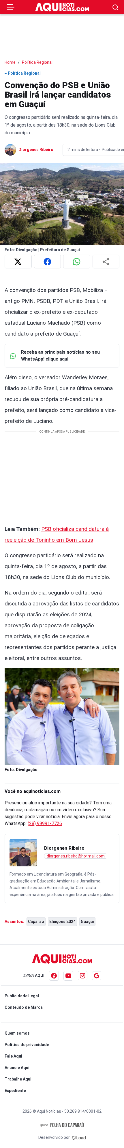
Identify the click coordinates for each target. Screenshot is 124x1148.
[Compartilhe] (106, 261)
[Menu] (11, 7)
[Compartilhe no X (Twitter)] (18, 261)
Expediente (15, 1090)
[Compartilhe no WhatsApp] (76, 261)
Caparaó (36, 921)
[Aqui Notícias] (62, 7)
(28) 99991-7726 (45, 823)
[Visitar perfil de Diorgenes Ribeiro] (23, 852)
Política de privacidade (27, 1044)
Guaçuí (87, 921)
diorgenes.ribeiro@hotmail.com (76, 856)
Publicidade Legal (22, 996)
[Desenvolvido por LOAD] (79, 1137)
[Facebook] (54, 976)
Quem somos (17, 1033)
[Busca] (115, 7)
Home (10, 62)
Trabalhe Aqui (18, 1079)
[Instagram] (82, 975)
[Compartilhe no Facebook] (47, 261)
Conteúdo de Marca (24, 1007)
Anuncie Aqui (17, 1067)
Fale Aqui (13, 1056)
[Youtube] (68, 976)
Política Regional (37, 62)
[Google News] (96, 975)
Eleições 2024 (62, 921)
